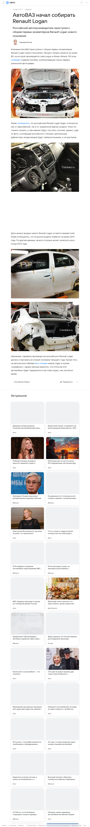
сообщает (16, 60)
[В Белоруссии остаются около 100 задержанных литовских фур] (62, 453)
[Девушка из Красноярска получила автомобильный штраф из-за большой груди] (27, 418)
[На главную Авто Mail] (12, 2)
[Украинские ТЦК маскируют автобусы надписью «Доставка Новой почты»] (27, 629)
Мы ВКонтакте (31, 825)
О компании (12, 825)
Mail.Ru (4, 825)
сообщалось (23, 123)
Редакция (41, 825)
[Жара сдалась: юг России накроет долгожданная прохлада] (62, 629)
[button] (45, 93)
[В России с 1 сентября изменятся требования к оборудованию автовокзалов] (27, 734)
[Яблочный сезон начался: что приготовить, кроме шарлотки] (62, 594)
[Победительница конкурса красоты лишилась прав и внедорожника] (27, 453)
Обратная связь (76, 825)
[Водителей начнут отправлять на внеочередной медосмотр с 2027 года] (62, 418)
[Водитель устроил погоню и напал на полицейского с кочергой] (27, 769)
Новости (28, 9)
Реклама (20, 825)
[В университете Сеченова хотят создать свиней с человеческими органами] (62, 488)
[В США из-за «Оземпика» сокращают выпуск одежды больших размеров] (27, 804)
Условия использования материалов (58, 825)
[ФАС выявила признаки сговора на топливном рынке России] (27, 594)
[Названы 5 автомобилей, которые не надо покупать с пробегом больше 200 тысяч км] (62, 699)
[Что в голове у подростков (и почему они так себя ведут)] (62, 523)
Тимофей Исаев (25, 42)
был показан (41, 363)
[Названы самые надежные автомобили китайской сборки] (62, 804)
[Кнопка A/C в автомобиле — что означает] (27, 664)
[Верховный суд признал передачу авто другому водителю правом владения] (27, 699)
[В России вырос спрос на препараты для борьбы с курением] (62, 558)
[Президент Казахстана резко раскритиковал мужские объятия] (27, 488)
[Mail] (7, 2)
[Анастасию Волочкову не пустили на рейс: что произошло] (27, 523)
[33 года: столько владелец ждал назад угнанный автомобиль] (62, 734)
